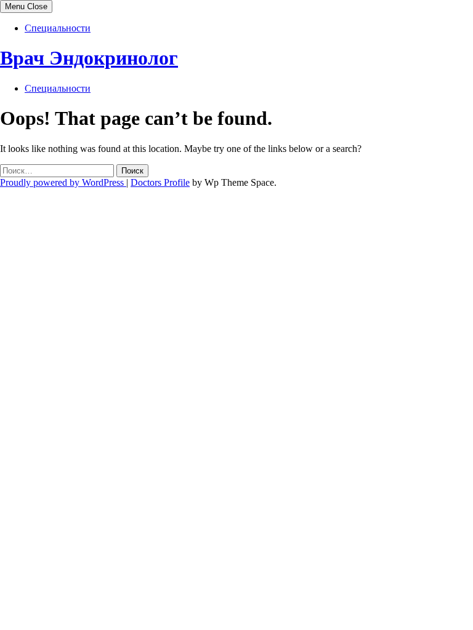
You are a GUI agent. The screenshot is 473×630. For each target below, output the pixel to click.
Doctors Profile (160, 182)
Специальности (58, 28)
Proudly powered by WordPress (63, 182)
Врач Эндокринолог (89, 58)
